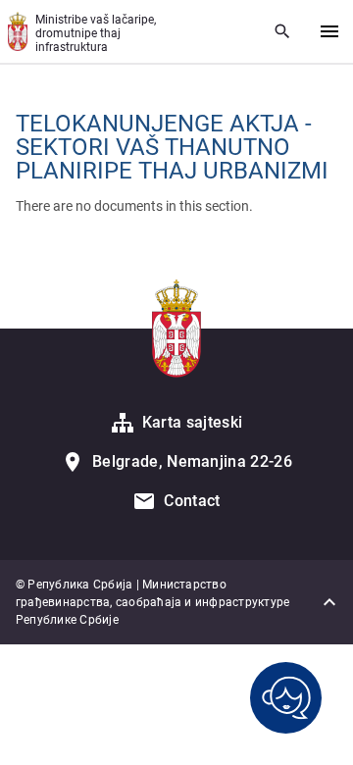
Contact (192, 500)
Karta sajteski (192, 422)
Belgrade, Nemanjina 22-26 (192, 461)
